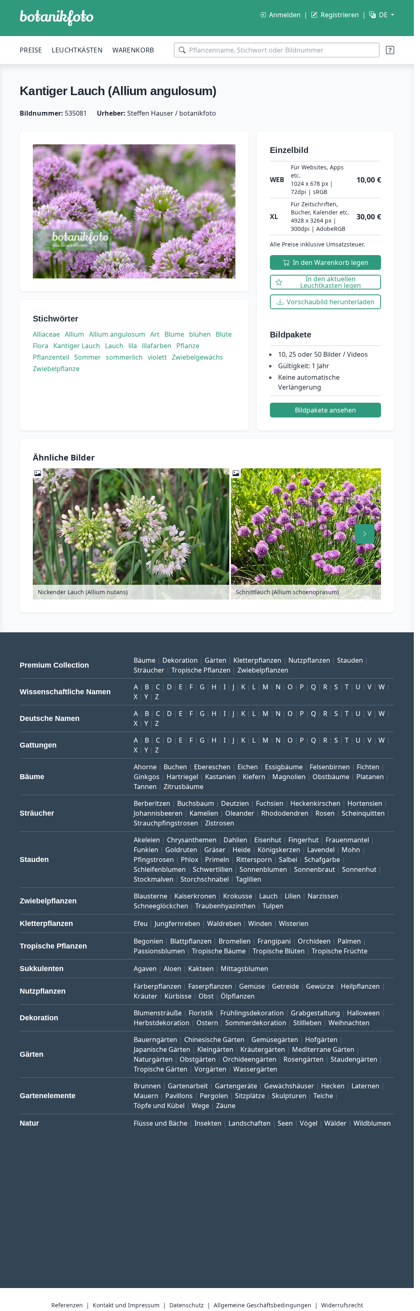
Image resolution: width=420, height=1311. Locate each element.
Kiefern (254, 776)
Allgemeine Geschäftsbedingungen (262, 1305)
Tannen (145, 786)
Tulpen (272, 905)
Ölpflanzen (238, 996)
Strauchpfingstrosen (166, 823)
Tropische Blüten (279, 950)
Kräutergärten (262, 1049)
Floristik (201, 1012)
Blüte (224, 334)
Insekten (207, 1123)
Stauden (350, 660)
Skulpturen (289, 1095)
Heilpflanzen (360, 986)
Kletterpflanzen (257, 660)
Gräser (215, 849)
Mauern (146, 1095)
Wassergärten (255, 1069)
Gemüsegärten (274, 1039)
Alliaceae (46, 334)
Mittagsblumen (244, 968)
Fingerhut (303, 839)
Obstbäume (331, 776)
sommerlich (124, 357)
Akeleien (147, 839)
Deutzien (235, 803)
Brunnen (147, 1085)
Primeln (217, 859)
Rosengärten (303, 1059)
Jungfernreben (177, 923)
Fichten (368, 766)
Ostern (207, 1022)
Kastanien (220, 776)
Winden (260, 923)
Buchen (175, 766)
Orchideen (314, 941)
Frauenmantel (347, 839)
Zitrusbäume (183, 786)
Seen (285, 1123)
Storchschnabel (204, 879)
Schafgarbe (322, 859)
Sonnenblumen (263, 869)
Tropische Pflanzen (201, 670)
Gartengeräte (236, 1085)
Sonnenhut (359, 869)
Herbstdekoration (161, 1022)
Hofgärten (321, 1039)
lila (132, 345)
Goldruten (181, 849)
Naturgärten (153, 1059)
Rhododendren (284, 813)
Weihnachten (349, 1022)
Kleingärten (215, 1049)
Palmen (349, 941)
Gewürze (320, 986)
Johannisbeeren (158, 813)
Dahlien (235, 839)
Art (155, 334)
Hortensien (364, 803)
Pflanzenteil (51, 357)
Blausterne (150, 896)
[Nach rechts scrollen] (364, 534)
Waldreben (224, 923)
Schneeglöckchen (161, 905)
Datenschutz (186, 1305)
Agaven (145, 968)
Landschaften (249, 1123)
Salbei (288, 859)
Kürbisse (178, 996)
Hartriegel (182, 776)
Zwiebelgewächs (197, 357)
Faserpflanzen (210, 986)
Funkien (146, 849)
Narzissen (323, 896)
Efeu (141, 923)
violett (157, 357)
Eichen (247, 766)
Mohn (351, 849)
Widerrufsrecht (342, 1305)
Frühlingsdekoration (252, 1012)
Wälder (335, 1123)
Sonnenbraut (314, 869)
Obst (206, 996)
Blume (174, 334)
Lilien (293, 896)
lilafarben (156, 345)
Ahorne (145, 766)
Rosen (325, 813)
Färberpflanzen (157, 986)
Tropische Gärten (160, 1069)
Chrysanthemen (192, 839)
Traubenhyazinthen (225, 905)
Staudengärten (354, 1059)
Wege (200, 1105)
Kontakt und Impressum (126, 1305)
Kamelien (203, 813)
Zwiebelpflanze (56, 368)
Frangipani (274, 941)
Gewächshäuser (289, 1085)
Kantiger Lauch (76, 345)
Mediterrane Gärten (323, 1049)
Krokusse (237, 896)
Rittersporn (254, 859)
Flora (40, 345)
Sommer (87, 357)
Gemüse (252, 986)
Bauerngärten (155, 1039)
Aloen (172, 968)
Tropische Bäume (219, 950)
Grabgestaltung (315, 1012)
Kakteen (201, 968)
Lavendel (321, 849)
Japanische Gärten (162, 1049)
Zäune (225, 1105)
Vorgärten (210, 1069)
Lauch (114, 345)
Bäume (144, 660)
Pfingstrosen (154, 859)
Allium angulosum (117, 334)
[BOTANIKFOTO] (57, 18)
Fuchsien (269, 803)
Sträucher (149, 670)
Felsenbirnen (330, 766)
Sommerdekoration (255, 1022)
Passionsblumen (159, 950)
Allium (74, 334)
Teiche (323, 1095)
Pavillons (179, 1095)
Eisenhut (267, 839)
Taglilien (248, 879)
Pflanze (187, 345)
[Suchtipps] (390, 50)
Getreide (285, 986)
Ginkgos (147, 776)
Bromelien (235, 941)
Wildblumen (372, 1123)
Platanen (370, 776)
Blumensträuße (158, 1012)
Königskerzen (279, 849)
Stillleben (307, 1022)
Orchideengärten (249, 1059)
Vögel (308, 1123)
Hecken (333, 1085)
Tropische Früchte (340, 950)
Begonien (148, 941)
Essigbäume (284, 766)
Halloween (363, 1012)
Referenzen (67, 1305)
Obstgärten (198, 1059)
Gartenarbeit (188, 1085)
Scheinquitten (363, 813)
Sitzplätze (250, 1095)
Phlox (189, 859)
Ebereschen (212, 766)
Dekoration (180, 660)
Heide (242, 849)
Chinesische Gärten (214, 1039)
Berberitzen (152, 803)
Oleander (239, 813)
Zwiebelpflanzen (262, 670)
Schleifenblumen (160, 869)
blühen (200, 334)
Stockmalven (153, 879)
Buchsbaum (195, 803)
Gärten (215, 660)
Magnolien (289, 776)
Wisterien (293, 923)
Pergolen (214, 1095)
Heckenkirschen (315, 803)
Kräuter (146, 996)
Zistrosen (219, 823)
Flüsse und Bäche (160, 1123)
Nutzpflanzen (309, 660)
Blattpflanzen (191, 941)
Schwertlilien (213, 869)
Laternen (365, 1085)
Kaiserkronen (195, 896)
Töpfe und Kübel (159, 1105)
